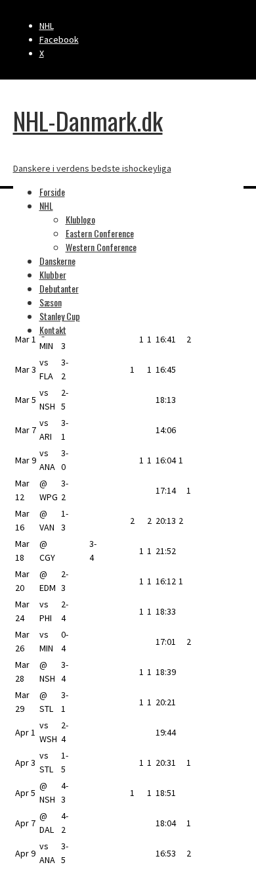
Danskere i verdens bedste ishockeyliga (92, 168)
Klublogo (80, 219)
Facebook (59, 39)
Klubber (52, 274)
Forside (52, 192)
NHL (46, 26)
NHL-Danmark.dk (88, 120)
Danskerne (57, 261)
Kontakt (52, 330)
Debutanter (59, 288)
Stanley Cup (59, 316)
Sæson (50, 302)
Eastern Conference (100, 233)
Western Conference (101, 247)
